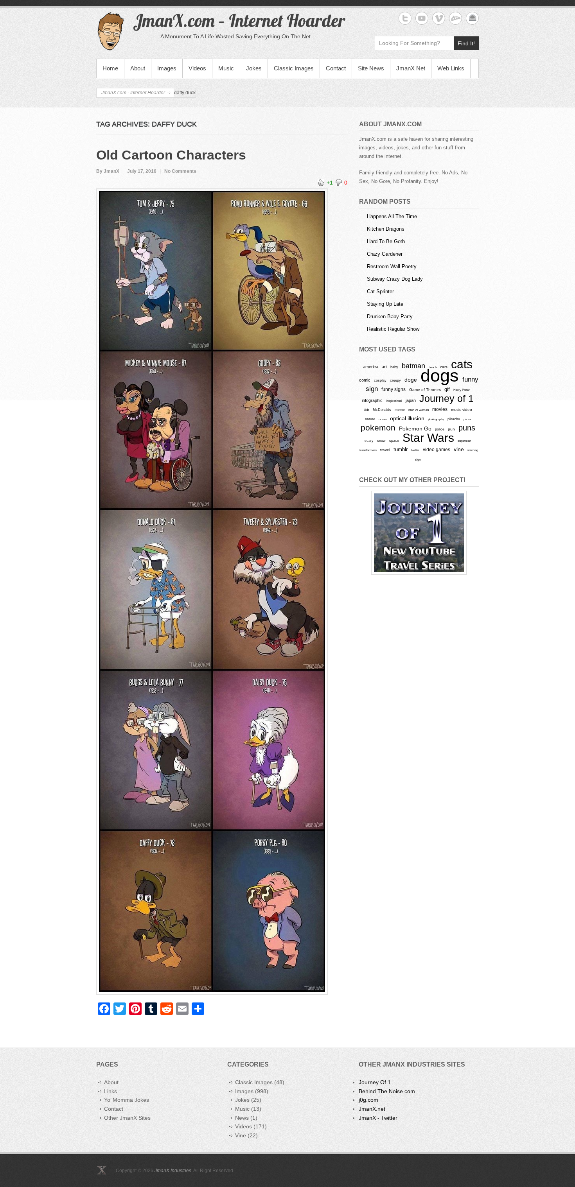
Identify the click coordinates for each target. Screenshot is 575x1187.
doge (410, 380)
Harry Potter (461, 390)
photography (436, 419)
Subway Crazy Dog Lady (395, 279)
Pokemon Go (415, 428)
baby (394, 367)
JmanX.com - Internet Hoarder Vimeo (438, 18)
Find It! (466, 43)
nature (370, 419)
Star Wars (428, 437)
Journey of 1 (446, 398)
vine (459, 449)
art (384, 366)
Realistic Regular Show (393, 329)
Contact (336, 68)
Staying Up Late (385, 304)
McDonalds (382, 409)
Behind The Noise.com (387, 1091)
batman (413, 366)
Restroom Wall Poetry (392, 266)
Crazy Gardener (384, 254)
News (242, 1118)
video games (436, 449)
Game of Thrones (425, 389)
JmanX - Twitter (378, 1118)
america (370, 366)
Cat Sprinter (380, 291)
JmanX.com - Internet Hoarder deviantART (455, 18)
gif (447, 389)
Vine (240, 1135)
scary (369, 440)
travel (385, 450)
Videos (197, 68)
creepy (395, 380)
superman (464, 441)
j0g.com (368, 1100)
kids (366, 410)
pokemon (378, 427)
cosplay (380, 380)
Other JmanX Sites (127, 1118)
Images (166, 68)
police (439, 429)
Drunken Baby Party (390, 316)
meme (400, 409)
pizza (467, 419)
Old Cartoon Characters (171, 154)
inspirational (394, 401)
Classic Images (294, 68)
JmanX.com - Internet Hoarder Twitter (405, 18)
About (137, 68)
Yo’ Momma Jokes (126, 1100)
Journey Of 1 (375, 1082)
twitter (415, 450)
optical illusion (407, 418)
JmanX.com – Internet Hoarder (239, 20)
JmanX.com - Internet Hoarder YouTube (421, 18)
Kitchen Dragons (385, 229)
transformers (368, 450)
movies (439, 409)
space (394, 441)
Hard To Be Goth (386, 241)
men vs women (418, 410)
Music (226, 68)
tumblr (401, 449)
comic (364, 380)
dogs (439, 376)
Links (110, 1091)
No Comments (180, 171)
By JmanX (107, 171)
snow (381, 441)
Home (110, 68)
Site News (371, 68)
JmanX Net (410, 68)
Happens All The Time (392, 216)
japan (411, 400)
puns (466, 427)
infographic (372, 400)
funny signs (393, 389)
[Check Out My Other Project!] (419, 533)
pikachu (453, 419)
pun (451, 429)
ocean (382, 419)
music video (461, 409)
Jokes (254, 68)
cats (462, 364)
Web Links (450, 68)
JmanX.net (372, 1109)
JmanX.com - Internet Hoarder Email (472, 18)
